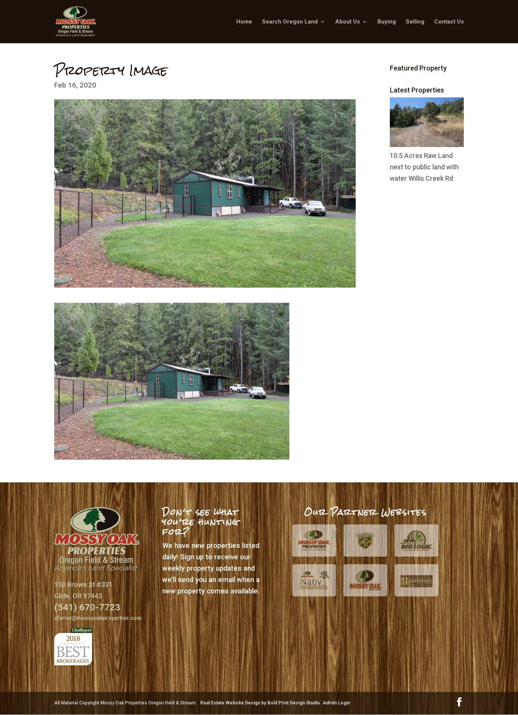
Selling (415, 22)
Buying (386, 22)
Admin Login (336, 703)
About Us (347, 22)
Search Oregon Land (290, 22)
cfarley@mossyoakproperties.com (98, 618)
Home (244, 22)
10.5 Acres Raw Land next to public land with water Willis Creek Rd (424, 167)
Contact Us (449, 22)
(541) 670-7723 (87, 607)
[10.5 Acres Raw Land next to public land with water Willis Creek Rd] (427, 145)
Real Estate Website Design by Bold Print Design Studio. (261, 703)
